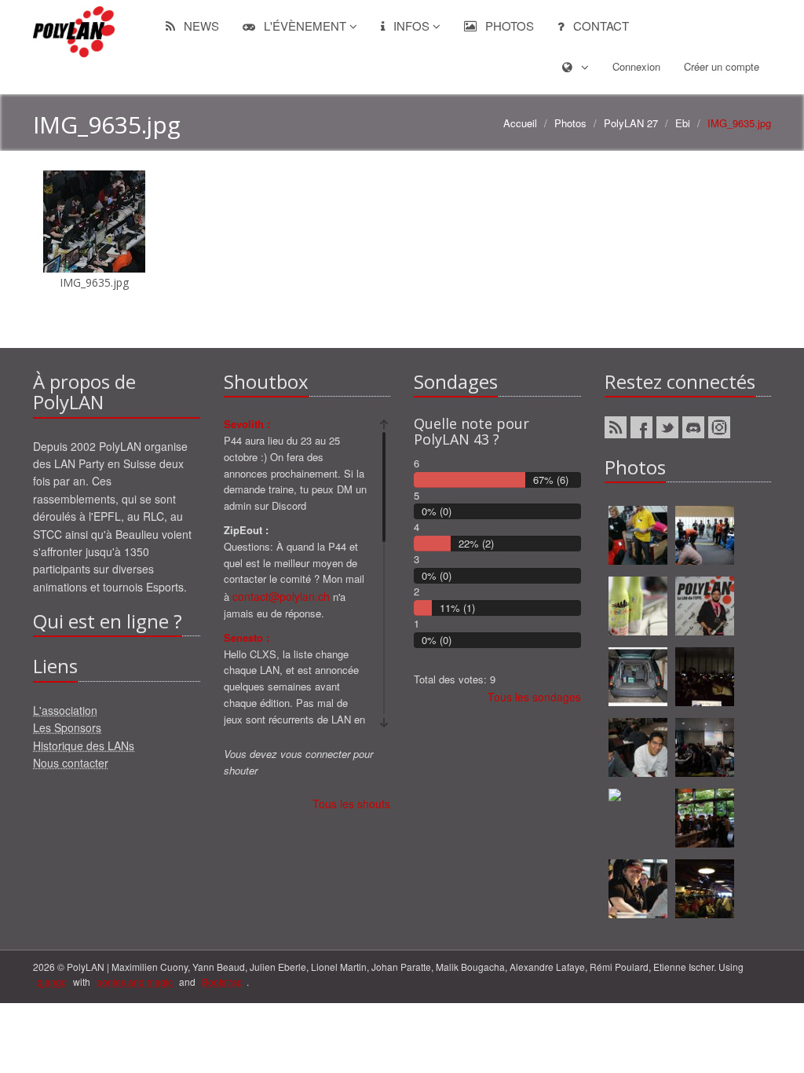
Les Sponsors (67, 727)
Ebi (682, 122)
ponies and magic (135, 981)
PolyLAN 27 (631, 122)
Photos (508, 25)
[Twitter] (667, 427)
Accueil (520, 122)
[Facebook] (641, 427)
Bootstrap (222, 981)
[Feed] (616, 427)
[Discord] (693, 427)
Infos (411, 25)
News (200, 25)
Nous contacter (70, 763)
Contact (599, 25)
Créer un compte (721, 66)
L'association (65, 710)
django (52, 981)
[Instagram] (719, 427)
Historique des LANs (83, 745)
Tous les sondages (534, 697)
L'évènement (305, 25)
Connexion (636, 66)
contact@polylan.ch (281, 596)
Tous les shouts (351, 803)
